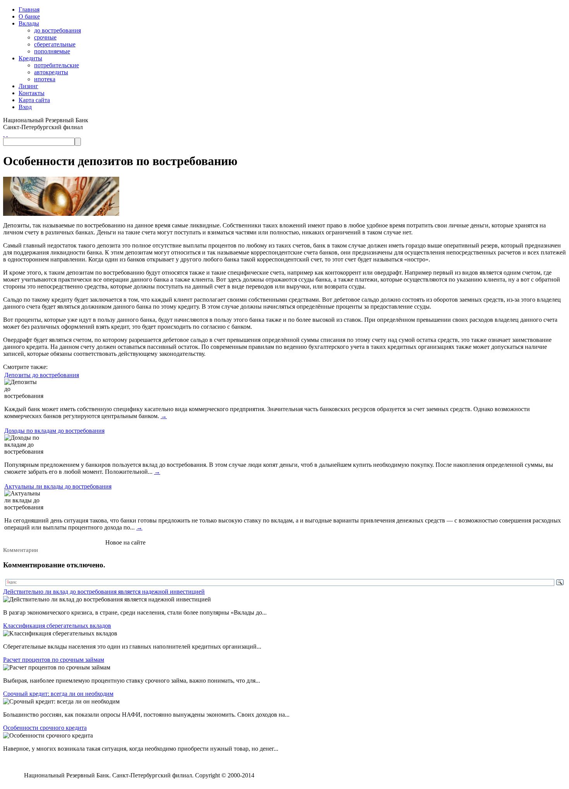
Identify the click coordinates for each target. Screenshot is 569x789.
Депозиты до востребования (41, 375)
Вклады (29, 23)
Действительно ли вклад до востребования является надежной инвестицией (104, 591)
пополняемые (52, 51)
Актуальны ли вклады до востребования (57, 486)
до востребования (57, 30)
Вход (25, 107)
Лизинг (28, 86)
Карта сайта (34, 100)
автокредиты (51, 72)
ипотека (44, 79)
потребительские (56, 65)
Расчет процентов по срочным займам (53, 659)
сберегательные (54, 44)
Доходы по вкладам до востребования (54, 430)
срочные (45, 37)
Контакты (32, 93)
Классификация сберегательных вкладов (57, 625)
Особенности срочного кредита (45, 727)
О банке (29, 16)
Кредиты (30, 58)
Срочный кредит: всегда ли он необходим (58, 693)
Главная (29, 9)
